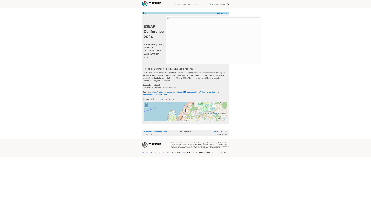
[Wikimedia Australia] (151, 5)
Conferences (159, 99)
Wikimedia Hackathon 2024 (155, 132)
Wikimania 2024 (220, 132)
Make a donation (190, 152)
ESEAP (152, 99)
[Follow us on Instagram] (155, 152)
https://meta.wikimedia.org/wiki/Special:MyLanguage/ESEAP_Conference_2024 (184, 92)
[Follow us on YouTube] (168, 152)
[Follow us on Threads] (151, 152)
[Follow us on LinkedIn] (164, 152)
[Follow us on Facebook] (159, 152)
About (222, 4)
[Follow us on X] (147, 152)
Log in (226, 152)
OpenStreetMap (212, 114)
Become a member (206, 152)
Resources (195, 4)
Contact (219, 152)
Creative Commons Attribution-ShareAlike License (189, 147)
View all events (222, 13)
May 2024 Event (170, 99)
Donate (215, 4)
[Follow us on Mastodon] (143, 152)
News (177, 4)
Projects (205, 4)
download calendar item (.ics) (155, 95)
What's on (186, 4)
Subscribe (176, 152)
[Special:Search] (228, 4)
